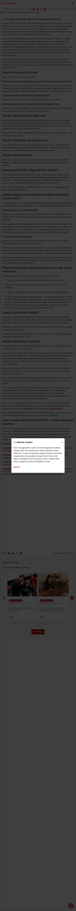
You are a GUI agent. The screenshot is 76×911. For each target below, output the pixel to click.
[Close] (62, 442)
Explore (17, 467)
